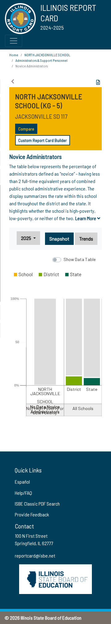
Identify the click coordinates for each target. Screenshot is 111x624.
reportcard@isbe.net (35, 555)
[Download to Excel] (98, 82)
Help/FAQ (23, 493)
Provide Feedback (32, 514)
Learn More (86, 218)
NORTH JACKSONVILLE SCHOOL (47, 55)
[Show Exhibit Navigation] (12, 81)
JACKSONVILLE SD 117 (41, 116)
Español (22, 482)
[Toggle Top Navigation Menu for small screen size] (13, 41)
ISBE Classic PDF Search (37, 503)
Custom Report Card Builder (42, 140)
